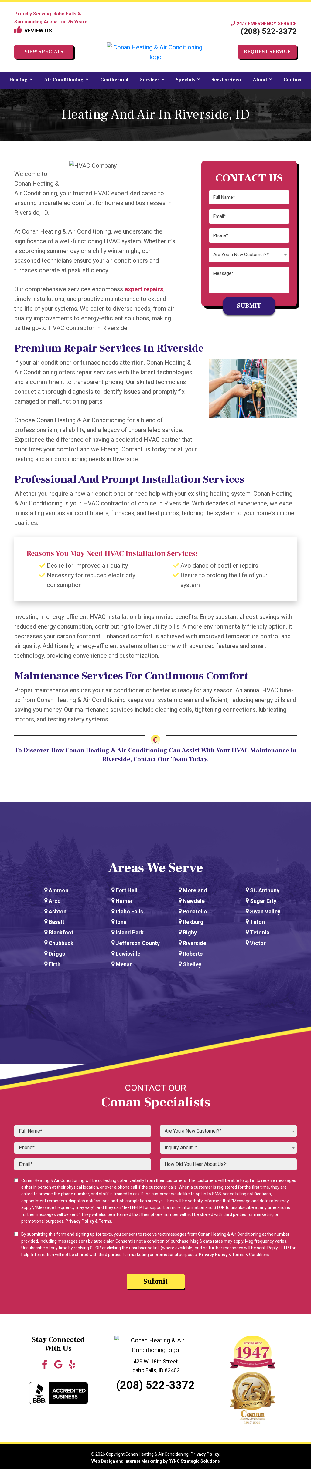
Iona (121, 922)
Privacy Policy (79, 1221)
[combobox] (249, 255)
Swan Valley (265, 911)
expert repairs (144, 289)
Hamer (124, 901)
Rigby (190, 932)
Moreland (195, 890)
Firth (54, 964)
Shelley (192, 964)
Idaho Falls (129, 911)
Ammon (58, 890)
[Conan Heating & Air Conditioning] (155, 52)
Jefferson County (138, 943)
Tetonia (259, 932)
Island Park (130, 932)
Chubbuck (61, 943)
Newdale (194, 901)
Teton (257, 922)
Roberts (193, 954)
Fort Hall (127, 890)
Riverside (194, 943)
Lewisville (128, 954)
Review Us (37, 30)
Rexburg (193, 922)
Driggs (57, 954)
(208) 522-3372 (269, 31)
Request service (267, 51)
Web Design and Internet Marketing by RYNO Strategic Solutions (155, 1461)
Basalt (56, 922)
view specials (43, 51)
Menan (124, 964)
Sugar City (263, 901)
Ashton (58, 911)
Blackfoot (61, 932)
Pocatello (195, 911)
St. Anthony (264, 890)
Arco (55, 901)
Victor (258, 943)
